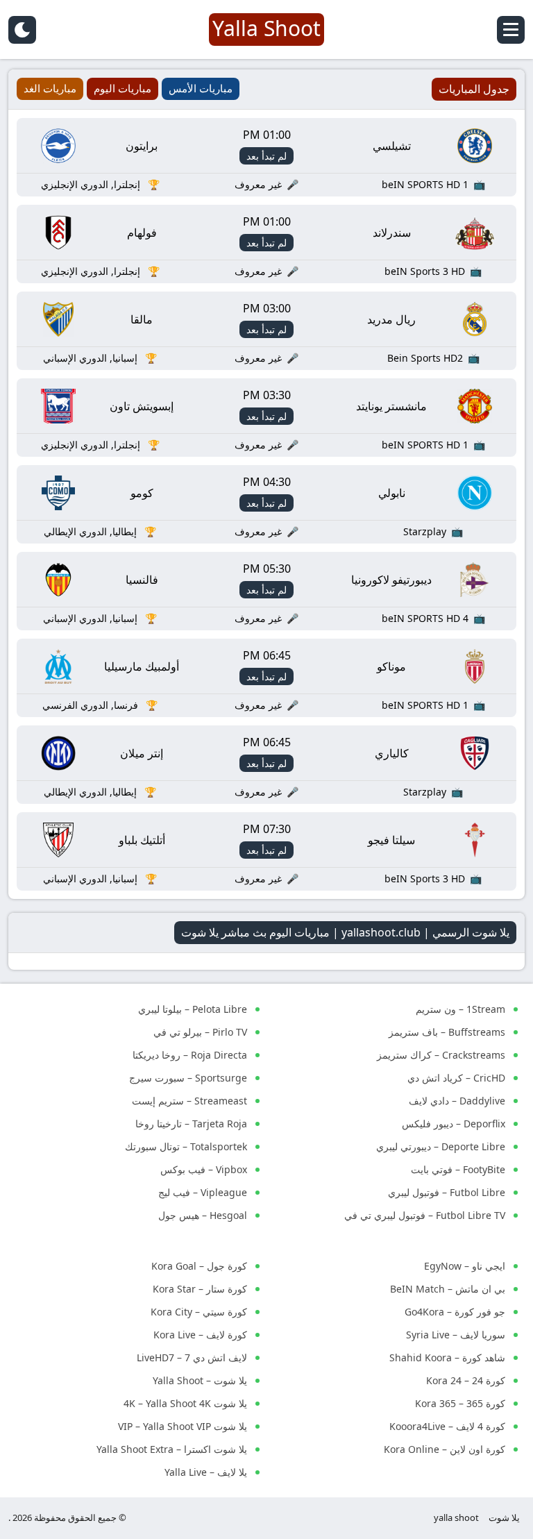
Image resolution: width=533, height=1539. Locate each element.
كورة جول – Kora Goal (199, 1265)
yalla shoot (456, 1517)
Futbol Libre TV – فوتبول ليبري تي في (424, 1215)
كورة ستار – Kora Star (200, 1288)
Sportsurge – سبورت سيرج (188, 1077)
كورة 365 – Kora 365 (460, 1403)
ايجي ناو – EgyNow (464, 1265)
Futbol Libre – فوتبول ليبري (446, 1192)
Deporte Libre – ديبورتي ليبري (440, 1146)
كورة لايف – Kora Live (200, 1334)
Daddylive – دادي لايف (457, 1100)
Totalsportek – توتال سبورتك (186, 1146)
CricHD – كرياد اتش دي (456, 1077)
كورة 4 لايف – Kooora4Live (447, 1426)
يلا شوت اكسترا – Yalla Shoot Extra (171, 1449)
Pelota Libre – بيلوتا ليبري (192, 1009)
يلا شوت (504, 1517)
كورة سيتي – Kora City (199, 1311)
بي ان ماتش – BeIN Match (447, 1288)
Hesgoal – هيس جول (202, 1215)
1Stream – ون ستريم (460, 1009)
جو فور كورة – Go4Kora (455, 1311)
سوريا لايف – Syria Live (455, 1334)
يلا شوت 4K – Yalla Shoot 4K (185, 1403)
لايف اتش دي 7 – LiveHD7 (192, 1357)
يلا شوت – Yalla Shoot (200, 1380)
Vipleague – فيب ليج (202, 1192)
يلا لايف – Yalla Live (205, 1472)
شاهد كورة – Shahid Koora (447, 1357)
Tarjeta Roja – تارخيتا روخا (191, 1123)
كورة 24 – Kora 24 (465, 1380)
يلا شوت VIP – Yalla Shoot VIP (182, 1426)
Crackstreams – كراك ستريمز (441, 1054)
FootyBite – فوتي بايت (458, 1169)
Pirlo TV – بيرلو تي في (200, 1031)
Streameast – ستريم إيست (189, 1100)
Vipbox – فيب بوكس (203, 1169)
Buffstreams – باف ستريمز (447, 1031)
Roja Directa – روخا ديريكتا (190, 1054)
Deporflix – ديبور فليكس (453, 1123)
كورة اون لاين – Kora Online (444, 1449)
